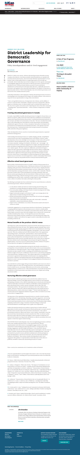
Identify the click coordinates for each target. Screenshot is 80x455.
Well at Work (58, 8)
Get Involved (7, 436)
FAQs (18, 434)
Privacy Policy (28, 447)
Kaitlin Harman (69, 68)
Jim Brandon (12, 70)
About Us (7, 434)
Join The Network (50, 3)
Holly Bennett (61, 78)
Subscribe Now (64, 442)
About (73, 8)
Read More (20, 421)
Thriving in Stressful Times (64, 75)
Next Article (71, 12)
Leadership (10, 49)
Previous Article (64, 12)
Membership (8, 8)
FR (63, 3)
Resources (42, 8)
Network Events (25, 8)
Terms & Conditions (19, 447)
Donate (44, 440)
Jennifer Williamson (61, 68)
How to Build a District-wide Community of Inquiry (65, 88)
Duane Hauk (69, 67)
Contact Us (19, 436)
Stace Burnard (61, 61)
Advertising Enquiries (9, 447)
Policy (15, 49)
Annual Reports (8, 437)
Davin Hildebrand (62, 67)
